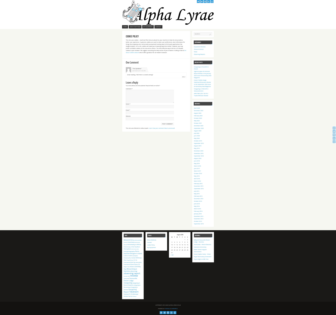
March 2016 (197, 181)
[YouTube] (334, 128)
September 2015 (199, 188)
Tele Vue (130, 296)
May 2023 (197, 120)
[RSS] (334, 138)
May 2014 (197, 206)
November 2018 (198, 153)
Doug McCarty (130, 260)
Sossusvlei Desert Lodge (130, 279)
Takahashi (134, 291)
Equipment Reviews (200, 47)
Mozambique (132, 269)
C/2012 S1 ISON (128, 255)
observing (133, 271)
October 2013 (198, 221)
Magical (125, 266)
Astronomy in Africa (134, 244)
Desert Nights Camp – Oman (202, 254)
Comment (129, 89)
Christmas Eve (127, 258)
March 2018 (197, 166)
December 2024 (198, 110)
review (134, 275)
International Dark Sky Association (133, 262)
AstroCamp (131, 242)
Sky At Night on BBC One (201, 259)
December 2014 (198, 198)
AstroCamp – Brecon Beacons (202, 244)
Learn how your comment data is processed (162, 128)
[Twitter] (334, 131)
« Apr (172, 255)
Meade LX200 (133, 266)
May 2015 (197, 193)
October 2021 (198, 123)
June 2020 (197, 136)
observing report (132, 273)
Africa (132, 240)
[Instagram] (334, 134)
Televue (134, 296)
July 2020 (196, 133)
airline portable (138, 240)
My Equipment (151, 247)
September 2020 (199, 128)
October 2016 (198, 173)
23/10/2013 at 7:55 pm (139, 70)
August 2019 (197, 146)
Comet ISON (135, 258)
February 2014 (198, 211)
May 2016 (197, 176)
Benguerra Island (136, 253)
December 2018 (198, 151)
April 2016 (197, 178)
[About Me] (334, 141)
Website (128, 116)
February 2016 (198, 183)
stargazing (128, 283)
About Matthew (151, 240)
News (195, 52)
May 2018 (197, 163)
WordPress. (175, 308)
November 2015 (198, 186)
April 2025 (197, 108)
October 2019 (198, 141)
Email (128, 110)
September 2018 (199, 156)
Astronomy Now (135, 249)
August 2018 (197, 158)
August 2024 (197, 113)
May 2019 (197, 148)
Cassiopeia (135, 255)
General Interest (199, 49)
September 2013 (199, 224)
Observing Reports (199, 54)
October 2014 (198, 201)
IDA (136, 260)
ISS (139, 264)
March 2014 (197, 209)
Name (128, 104)
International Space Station (131, 264)
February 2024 (198, 115)
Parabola (167, 308)
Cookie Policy (151, 245)
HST (134, 260)
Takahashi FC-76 (128, 294)
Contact (149, 242)
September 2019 (199, 143)
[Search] (210, 34)
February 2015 (198, 196)
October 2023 (198, 118)
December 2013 (198, 216)
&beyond (127, 240)
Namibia (127, 271)
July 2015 (196, 191)
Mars (128, 266)
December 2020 (198, 126)
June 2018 (197, 161)
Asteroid (125, 242)
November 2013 (198, 219)
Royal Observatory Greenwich (202, 256)
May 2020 (197, 138)
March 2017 (197, 171)
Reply (184, 77)
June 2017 (197, 168)
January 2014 (198, 214)
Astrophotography (129, 251)
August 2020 (197, 131)
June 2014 (197, 204)
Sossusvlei (126, 278)
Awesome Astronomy (200, 247)
